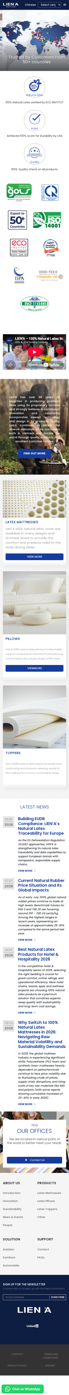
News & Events (13, 1217)
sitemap (50, 1365)
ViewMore (34, 668)
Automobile (11, 1265)
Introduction (11, 1193)
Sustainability (12, 1209)
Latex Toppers (47, 1209)
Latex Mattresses (49, 1193)
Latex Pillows (46, 1201)
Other (41, 1216)
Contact (43, 1249)
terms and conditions (50, 1356)
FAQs (40, 1257)
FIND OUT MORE (34, 453)
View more (34, 557)
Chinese (30, 5)
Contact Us (37, 1160)
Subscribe (58, 1297)
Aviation (8, 1249)
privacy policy (17, 1365)
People (7, 1224)
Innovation (10, 1201)
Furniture (9, 1257)
